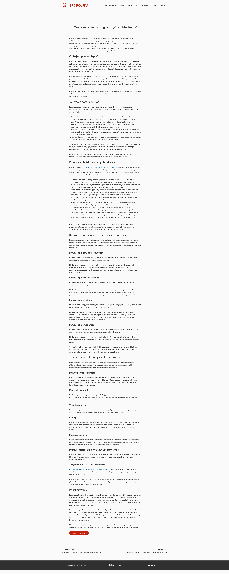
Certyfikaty (145, 5)
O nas (121, 5)
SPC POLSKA (79, 5)
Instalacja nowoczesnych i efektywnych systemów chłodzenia (89, 469)
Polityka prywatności (114, 565)
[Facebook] (149, 565)
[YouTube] (154, 565)
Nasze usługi (132, 5)
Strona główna (110, 5)
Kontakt (163, 5)
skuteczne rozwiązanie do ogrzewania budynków (101, 167)
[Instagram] (152, 565)
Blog (155, 5)
